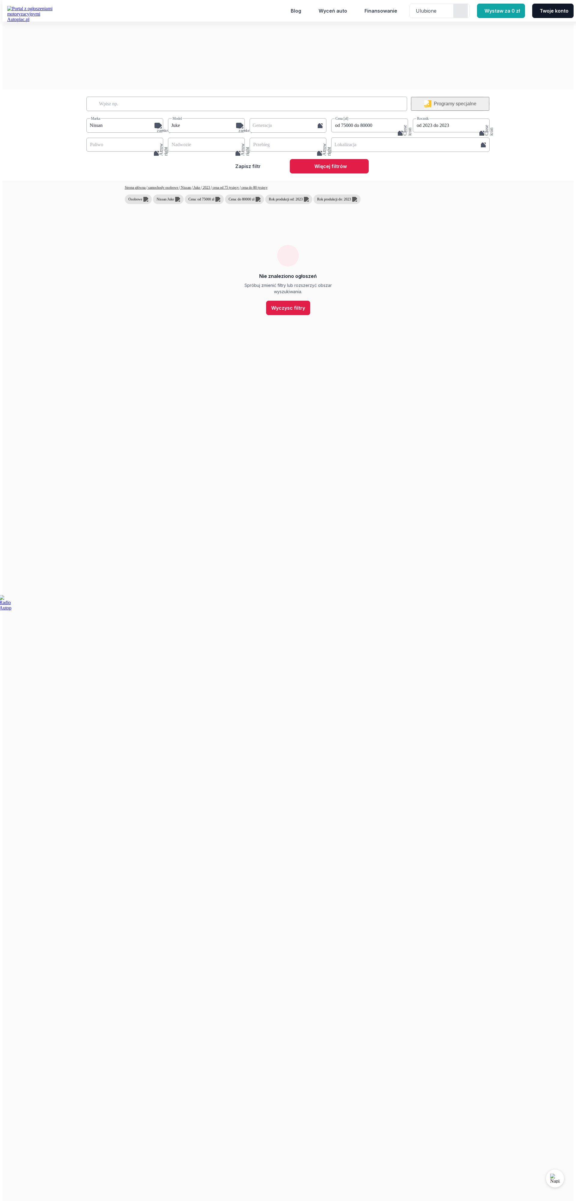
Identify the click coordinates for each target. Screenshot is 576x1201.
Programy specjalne (455, 103)
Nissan (186, 187)
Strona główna (135, 187)
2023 (206, 187)
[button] (124, 125)
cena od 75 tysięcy (226, 187)
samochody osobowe (163, 187)
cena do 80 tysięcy (254, 187)
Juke (197, 187)
